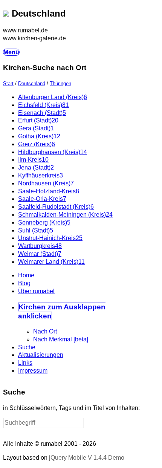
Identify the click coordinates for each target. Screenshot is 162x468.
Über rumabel (36, 291)
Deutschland (31, 83)
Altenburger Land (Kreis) (52, 97)
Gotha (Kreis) (39, 136)
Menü (11, 52)
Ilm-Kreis (33, 159)
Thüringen (60, 83)
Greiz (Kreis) (36, 144)
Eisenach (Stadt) (42, 113)
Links (25, 362)
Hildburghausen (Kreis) (52, 152)
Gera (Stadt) (36, 128)
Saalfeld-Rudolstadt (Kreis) (56, 206)
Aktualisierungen (40, 355)
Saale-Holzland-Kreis (48, 191)
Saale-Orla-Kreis (42, 199)
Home (26, 275)
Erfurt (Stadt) (38, 120)
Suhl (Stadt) (35, 230)
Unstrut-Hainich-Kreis (50, 238)
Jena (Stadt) (36, 167)
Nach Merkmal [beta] (60, 339)
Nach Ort (45, 331)
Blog (24, 283)
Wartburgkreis (40, 246)
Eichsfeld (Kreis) (43, 105)
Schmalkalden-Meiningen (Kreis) (65, 214)
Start (8, 83)
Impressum (32, 370)
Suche (26, 347)
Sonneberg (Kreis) (44, 222)
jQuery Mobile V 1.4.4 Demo (86, 457)
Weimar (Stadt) (39, 254)
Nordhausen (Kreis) (46, 183)
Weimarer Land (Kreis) (51, 261)
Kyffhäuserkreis (40, 175)
